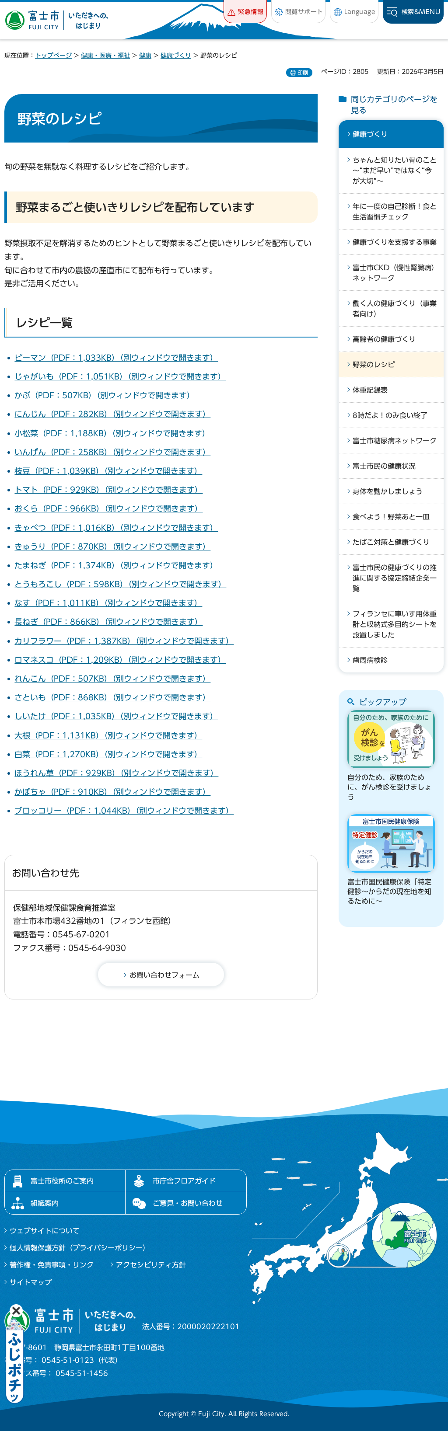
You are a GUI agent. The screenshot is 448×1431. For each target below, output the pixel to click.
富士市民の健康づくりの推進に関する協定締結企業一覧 (395, 578)
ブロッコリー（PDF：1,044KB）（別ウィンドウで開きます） (124, 811)
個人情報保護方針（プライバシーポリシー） (80, 1247)
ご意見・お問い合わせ (188, 1203)
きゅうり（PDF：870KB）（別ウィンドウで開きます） (112, 546)
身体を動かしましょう (388, 491)
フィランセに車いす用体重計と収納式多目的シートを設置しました (395, 624)
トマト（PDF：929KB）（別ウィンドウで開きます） (108, 490)
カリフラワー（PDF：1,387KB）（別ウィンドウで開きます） (124, 641)
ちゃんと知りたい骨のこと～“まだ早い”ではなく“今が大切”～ (395, 171)
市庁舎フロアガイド (184, 1180)
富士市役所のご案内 (62, 1180)
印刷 (303, 72)
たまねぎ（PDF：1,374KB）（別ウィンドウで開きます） (116, 565)
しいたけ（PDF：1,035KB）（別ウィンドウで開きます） (116, 716)
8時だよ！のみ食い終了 (390, 415)
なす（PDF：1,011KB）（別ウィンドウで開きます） (108, 603)
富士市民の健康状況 (384, 466)
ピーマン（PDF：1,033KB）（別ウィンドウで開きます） (116, 358)
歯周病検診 (370, 660)
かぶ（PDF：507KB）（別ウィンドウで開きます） (104, 395)
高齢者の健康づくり (384, 339)
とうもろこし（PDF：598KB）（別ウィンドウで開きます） (120, 584)
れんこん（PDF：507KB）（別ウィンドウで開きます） (112, 678)
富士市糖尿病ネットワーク (395, 440)
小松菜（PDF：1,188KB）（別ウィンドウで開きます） (112, 433)
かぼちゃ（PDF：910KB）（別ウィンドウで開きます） (112, 792)
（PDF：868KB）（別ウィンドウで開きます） (128, 697)
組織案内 (45, 1203)
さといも (30, 697)
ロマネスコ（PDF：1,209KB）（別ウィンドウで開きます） (120, 660)
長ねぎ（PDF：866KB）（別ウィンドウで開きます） (108, 622)
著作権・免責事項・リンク (52, 1264)
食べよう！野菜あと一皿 (391, 516)
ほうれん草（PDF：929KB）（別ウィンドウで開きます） (116, 773)
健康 (145, 55)
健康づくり (176, 55)
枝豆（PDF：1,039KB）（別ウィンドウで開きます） (108, 471)
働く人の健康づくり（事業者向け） (395, 308)
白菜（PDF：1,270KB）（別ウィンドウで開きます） (108, 754)
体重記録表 (370, 389)
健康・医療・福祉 (105, 55)
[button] (245, 11)
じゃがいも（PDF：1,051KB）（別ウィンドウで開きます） (120, 376)
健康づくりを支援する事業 (395, 242)
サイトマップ (31, 1282)
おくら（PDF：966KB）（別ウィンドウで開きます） (108, 508)
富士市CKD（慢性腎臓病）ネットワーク (394, 273)
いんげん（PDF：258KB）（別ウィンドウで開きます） (112, 452)
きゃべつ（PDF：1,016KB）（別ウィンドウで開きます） (116, 528)
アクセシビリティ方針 (151, 1264)
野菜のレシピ (374, 364)
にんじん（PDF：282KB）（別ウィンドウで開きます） (112, 414)
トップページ (53, 55)
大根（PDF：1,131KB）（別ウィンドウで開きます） (108, 735)
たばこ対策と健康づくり (391, 542)
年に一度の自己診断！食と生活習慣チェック (395, 211)
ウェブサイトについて (45, 1230)
